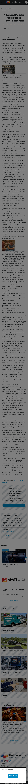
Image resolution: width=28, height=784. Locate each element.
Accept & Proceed (13, 775)
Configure (13, 778)
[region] (13, 775)
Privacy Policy (8, 771)
